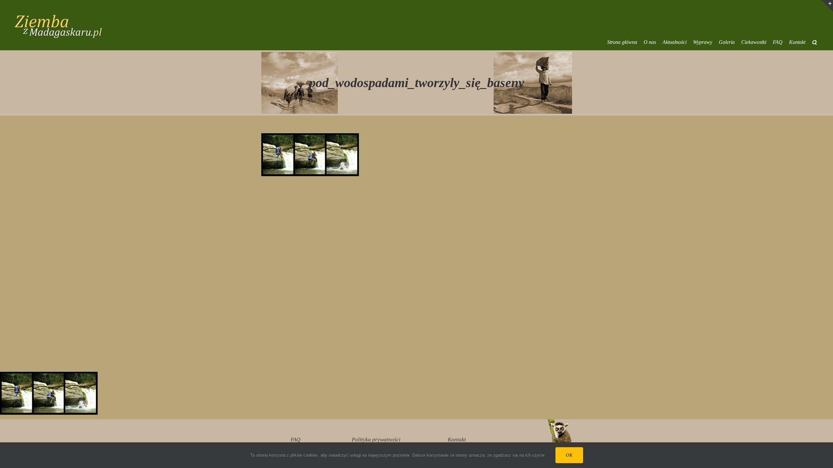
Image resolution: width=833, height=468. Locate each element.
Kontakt (457, 439)
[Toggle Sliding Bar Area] (827, 6)
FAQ (295, 439)
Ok (569, 455)
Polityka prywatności (376, 439)
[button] (814, 42)
